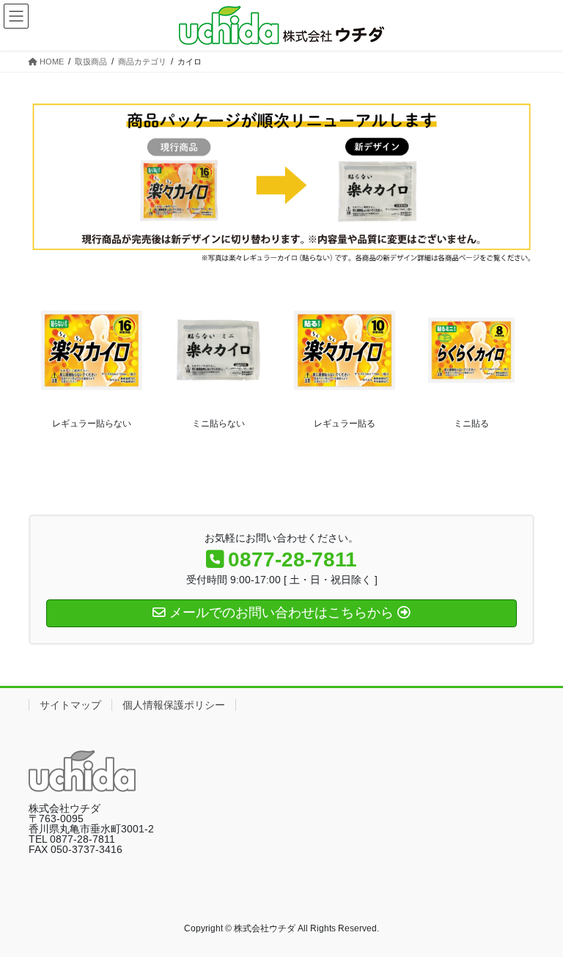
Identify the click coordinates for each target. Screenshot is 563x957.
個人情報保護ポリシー (173, 705)
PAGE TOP (536, 915)
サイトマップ (70, 705)
